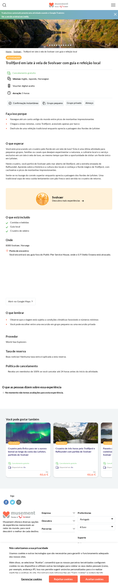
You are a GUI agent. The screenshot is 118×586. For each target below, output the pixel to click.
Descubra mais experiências (66, 201)
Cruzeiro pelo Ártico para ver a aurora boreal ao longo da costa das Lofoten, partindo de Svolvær (27, 451)
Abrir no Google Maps (19, 301)
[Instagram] (18, 502)
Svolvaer (17, 52)
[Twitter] (12, 502)
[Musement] (58, 5)
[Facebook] (6, 502)
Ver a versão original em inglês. (15, 16)
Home (8, 52)
